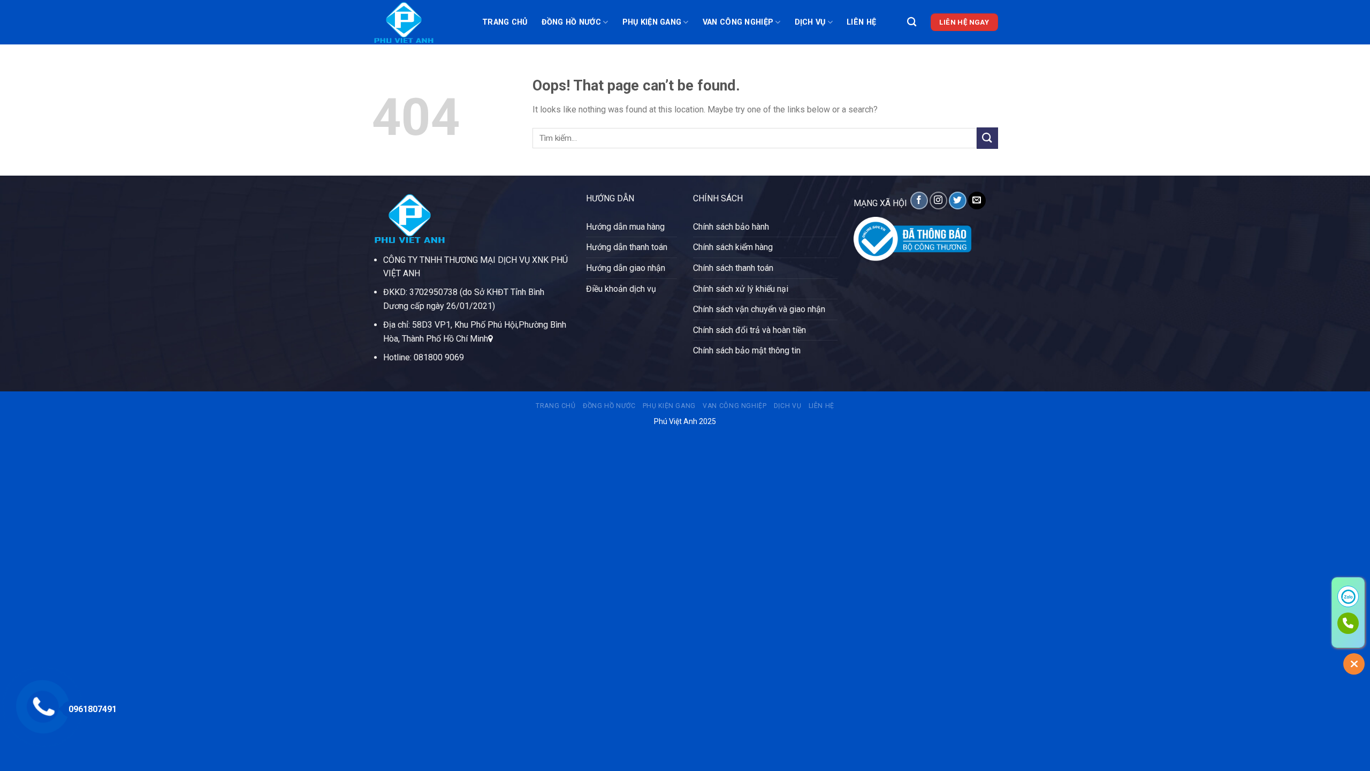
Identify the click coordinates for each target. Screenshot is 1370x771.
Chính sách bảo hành (731, 227)
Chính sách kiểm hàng (733, 247)
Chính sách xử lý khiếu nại (740, 289)
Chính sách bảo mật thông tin (747, 350)
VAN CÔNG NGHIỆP (738, 22)
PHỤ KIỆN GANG (652, 22)
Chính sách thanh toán (733, 268)
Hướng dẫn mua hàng (625, 227)
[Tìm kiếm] (911, 22)
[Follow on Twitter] (957, 200)
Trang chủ (505, 22)
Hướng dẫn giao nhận (625, 268)
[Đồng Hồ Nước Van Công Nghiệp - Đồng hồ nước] (419, 22)
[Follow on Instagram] (938, 200)
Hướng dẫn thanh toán (626, 247)
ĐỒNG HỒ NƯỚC (571, 22)
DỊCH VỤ (810, 22)
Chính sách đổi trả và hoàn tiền (749, 330)
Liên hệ (861, 22)
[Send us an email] (977, 200)
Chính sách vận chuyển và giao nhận (759, 309)
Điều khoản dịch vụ (621, 289)
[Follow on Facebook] (919, 200)
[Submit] (987, 137)
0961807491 (92, 709)
